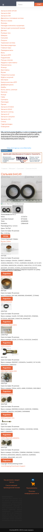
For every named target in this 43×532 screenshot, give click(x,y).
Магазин (12, 168)
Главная (4, 168)
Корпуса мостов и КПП (9, 82)
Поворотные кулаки (8, 75)
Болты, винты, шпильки (9, 90)
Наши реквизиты (31, 488)
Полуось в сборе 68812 (9, 325)
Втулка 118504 (6, 241)
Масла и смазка (6, 21)
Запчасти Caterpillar (8, 117)
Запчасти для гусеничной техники (13, 28)
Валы (3, 53)
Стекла (3, 122)
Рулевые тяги (5, 33)
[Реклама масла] (21, 158)
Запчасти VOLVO (6, 109)
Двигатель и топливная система (12, 18)
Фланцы (4, 67)
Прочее (3, 104)
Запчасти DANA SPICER (9, 11)
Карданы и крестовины (9, 63)
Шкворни (4, 35)
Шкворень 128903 (7, 395)
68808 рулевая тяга (7, 418)
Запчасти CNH (6, 16)
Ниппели (4, 92)
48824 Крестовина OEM (9, 371)
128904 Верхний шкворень (10, 438)
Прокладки (5, 102)
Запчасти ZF (5, 114)
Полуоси (4, 40)
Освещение (5, 127)
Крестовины (5, 70)
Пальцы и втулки (7, 60)
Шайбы (3, 87)
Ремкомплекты (6, 65)
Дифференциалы (7, 85)
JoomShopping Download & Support (13, 466)
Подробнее (7, 273)
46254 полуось (6, 346)
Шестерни (4, 80)
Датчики (4, 30)
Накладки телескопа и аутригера (12, 25)
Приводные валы (7, 50)
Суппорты (4, 99)
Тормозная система (8, 43)
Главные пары (6, 48)
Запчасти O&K (6, 13)
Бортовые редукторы (8, 45)
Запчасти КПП (6, 55)
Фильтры (4, 23)
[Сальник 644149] (6, 209)
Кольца (3, 95)
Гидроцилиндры (6, 124)
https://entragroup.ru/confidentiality (19, 148)
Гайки (3, 97)
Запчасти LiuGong (7, 112)
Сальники (4, 38)
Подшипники (5, 58)
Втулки (3, 72)
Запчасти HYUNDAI (7, 107)
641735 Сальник (6, 302)
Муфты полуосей (7, 77)
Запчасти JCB (5, 119)
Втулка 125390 (6, 277)
